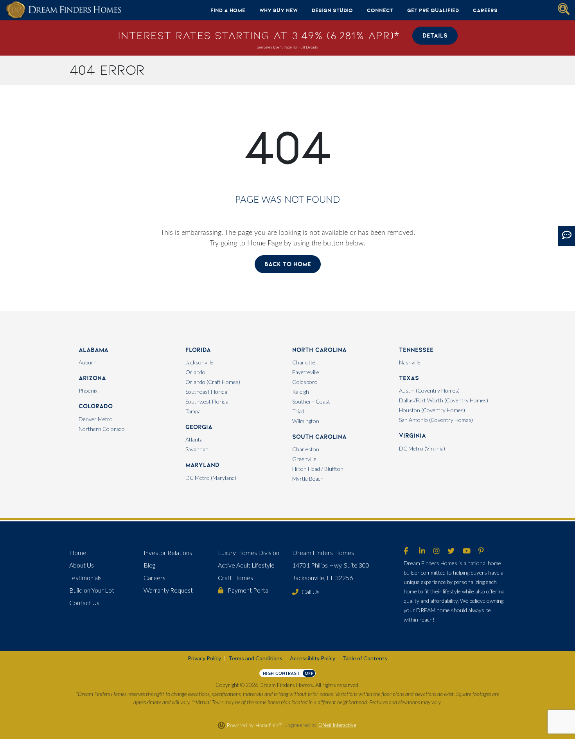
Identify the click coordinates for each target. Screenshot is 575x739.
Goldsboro (305, 382)
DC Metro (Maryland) (210, 477)
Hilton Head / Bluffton (317, 468)
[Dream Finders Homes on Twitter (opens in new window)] (451, 551)
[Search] (563, 9)
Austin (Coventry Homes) (429, 390)
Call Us (311, 591)
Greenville (304, 459)
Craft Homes (235, 577)
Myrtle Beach (307, 478)
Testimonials (85, 577)
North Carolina (319, 349)
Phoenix (88, 390)
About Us (81, 565)
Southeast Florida (206, 391)
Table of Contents (365, 658)
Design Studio (332, 10)
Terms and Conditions (255, 658)
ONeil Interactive (337, 725)
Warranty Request (168, 590)
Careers (485, 10)
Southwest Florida (206, 401)
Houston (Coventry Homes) (432, 410)
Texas (409, 378)
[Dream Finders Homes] (63, 10)
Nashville (409, 362)
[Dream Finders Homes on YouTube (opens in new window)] (467, 551)
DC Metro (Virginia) (422, 448)
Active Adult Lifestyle (246, 565)
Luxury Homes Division (248, 552)
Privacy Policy (204, 658)
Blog (149, 565)
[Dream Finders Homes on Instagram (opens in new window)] (436, 551)
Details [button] (434, 35)
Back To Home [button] (287, 264)
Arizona (92, 378)
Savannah (196, 449)
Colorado (96, 406)
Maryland (202, 465)
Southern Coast (311, 401)
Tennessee (416, 349)
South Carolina (319, 436)
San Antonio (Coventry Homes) (436, 419)
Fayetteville (305, 372)
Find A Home (227, 10)
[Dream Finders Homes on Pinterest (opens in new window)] (481, 551)
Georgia (198, 427)
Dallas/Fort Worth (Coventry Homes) (443, 400)
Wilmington (305, 421)
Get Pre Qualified (433, 10)
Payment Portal (248, 590)
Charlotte (303, 362)
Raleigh (300, 391)
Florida (198, 349)
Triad (298, 411)
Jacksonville (199, 362)
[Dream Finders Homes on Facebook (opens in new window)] (406, 551)
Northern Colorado (102, 428)
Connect (380, 10)
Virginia (412, 435)
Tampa (193, 411)
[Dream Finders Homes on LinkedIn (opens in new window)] (422, 551)
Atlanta (194, 439)
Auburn (88, 362)
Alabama (93, 349)
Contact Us (84, 602)
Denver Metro (96, 419)
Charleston (305, 449)
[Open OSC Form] (566, 236)
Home (77, 552)
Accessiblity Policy (312, 658)
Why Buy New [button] (278, 10)
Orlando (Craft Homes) (212, 382)
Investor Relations (168, 552)
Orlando (195, 372)
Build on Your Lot (91, 590)
